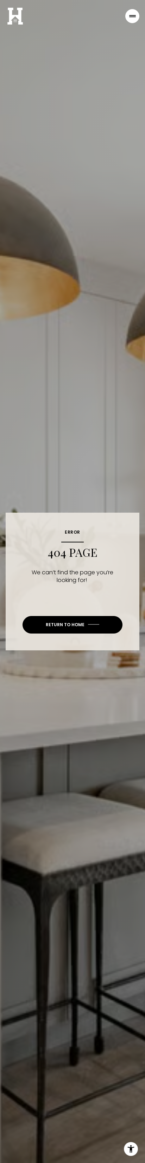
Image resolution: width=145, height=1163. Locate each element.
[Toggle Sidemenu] (132, 16)
